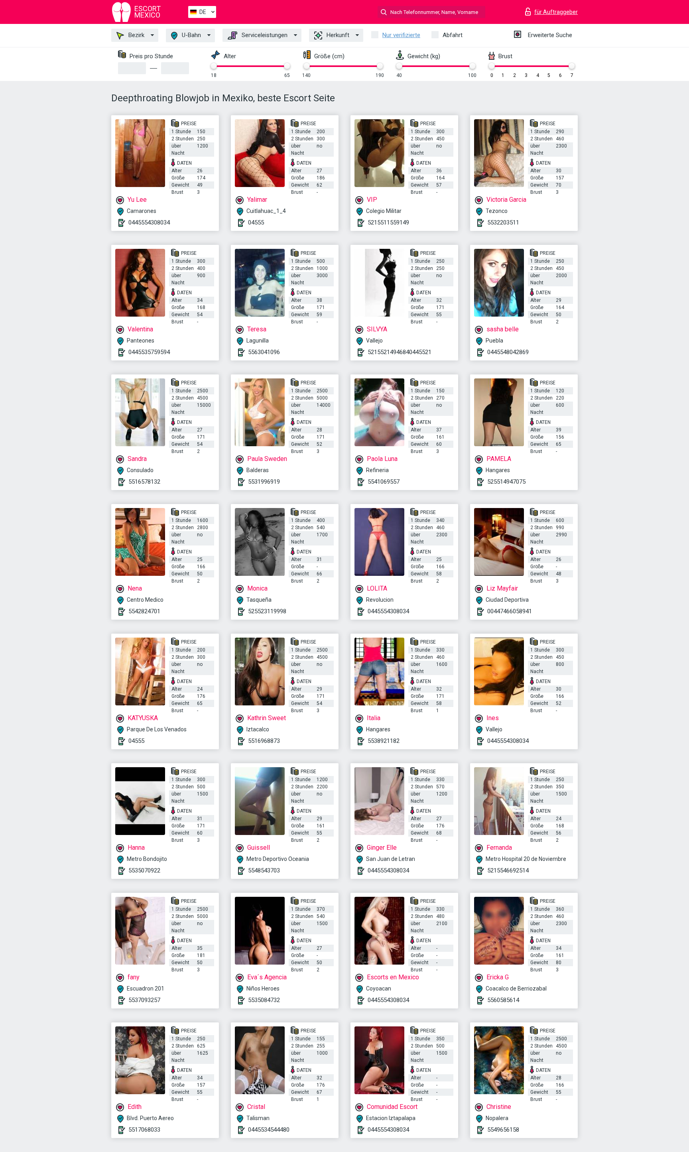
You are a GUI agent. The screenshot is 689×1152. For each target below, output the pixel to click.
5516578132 (144, 481)
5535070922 (144, 870)
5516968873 (264, 740)
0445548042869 (508, 352)
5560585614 (503, 1000)
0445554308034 (149, 222)
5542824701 (144, 611)
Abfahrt (453, 35)
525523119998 (267, 611)
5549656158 (503, 1129)
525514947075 (506, 481)
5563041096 (264, 352)
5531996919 (264, 481)
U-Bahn (190, 35)
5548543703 (264, 870)
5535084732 (264, 1000)
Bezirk (135, 35)
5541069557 (384, 481)
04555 (256, 222)
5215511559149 (388, 222)
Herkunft (337, 35)
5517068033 (144, 1129)
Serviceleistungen (263, 35)
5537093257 (144, 1000)
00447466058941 (509, 611)
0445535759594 (149, 352)
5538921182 (384, 740)
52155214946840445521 (399, 352)
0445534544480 (268, 1129)
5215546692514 (508, 870)
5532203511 (503, 222)
